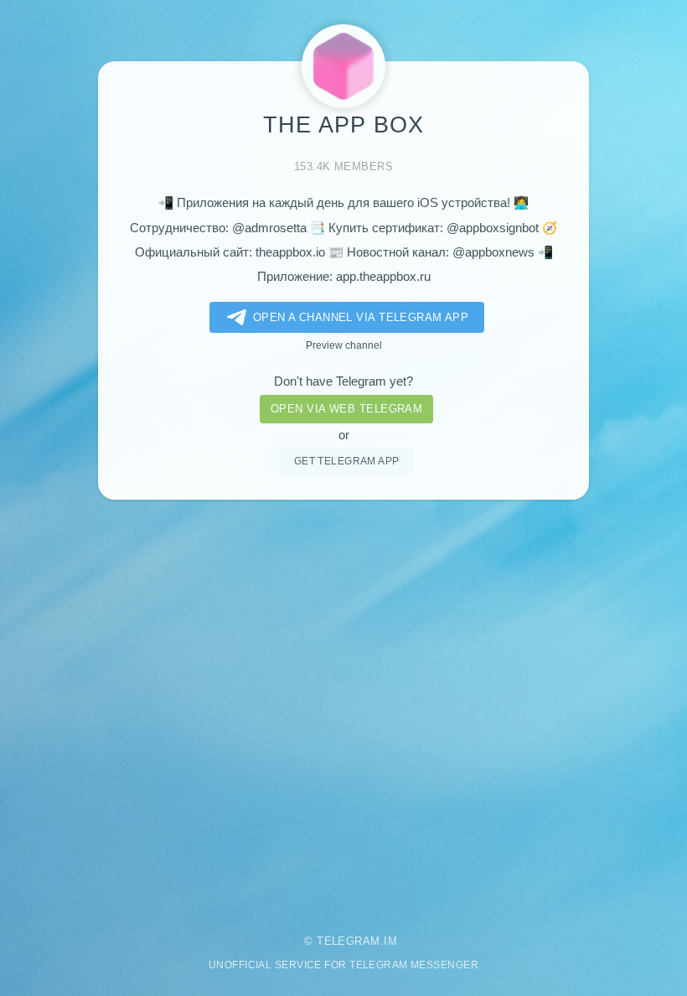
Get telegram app (347, 460)
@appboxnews (493, 252)
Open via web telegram (346, 408)
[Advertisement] (343, 705)
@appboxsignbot (493, 228)
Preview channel (344, 345)
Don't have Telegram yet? (343, 381)
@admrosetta (269, 228)
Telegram (348, 941)
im (390, 941)
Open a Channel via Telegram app (361, 317)
